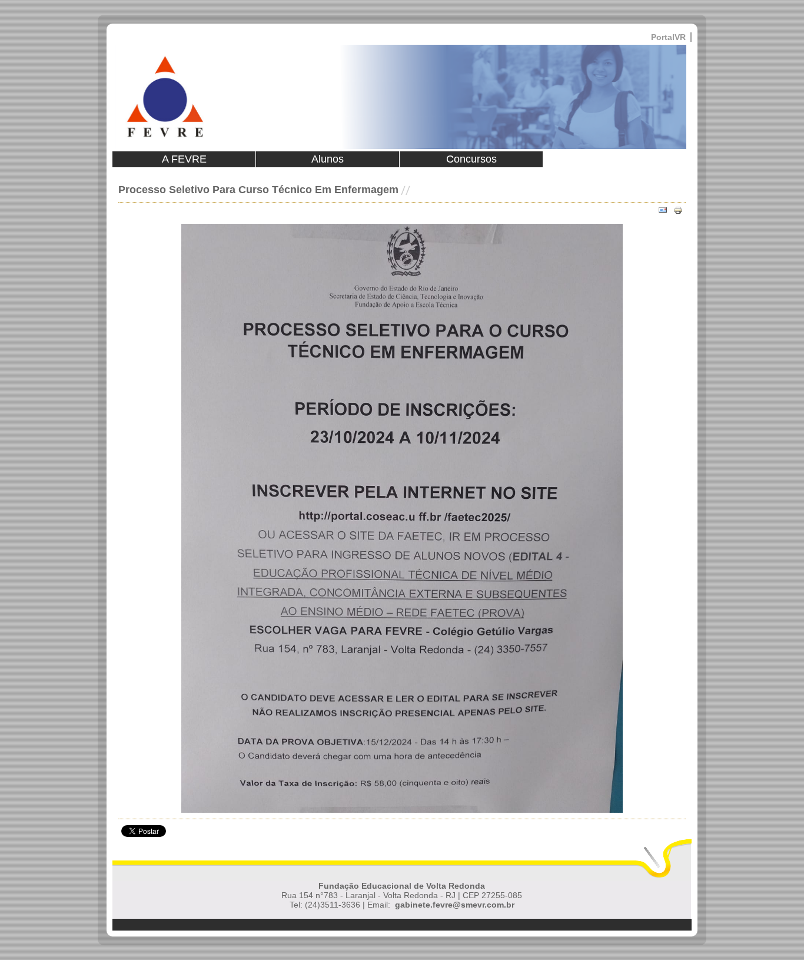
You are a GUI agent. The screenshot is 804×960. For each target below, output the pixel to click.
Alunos (327, 159)
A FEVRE (184, 159)
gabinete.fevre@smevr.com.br (454, 904)
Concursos (471, 159)
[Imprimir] (678, 210)
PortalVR (668, 37)
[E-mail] (662, 210)
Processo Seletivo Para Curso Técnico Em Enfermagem (258, 190)
